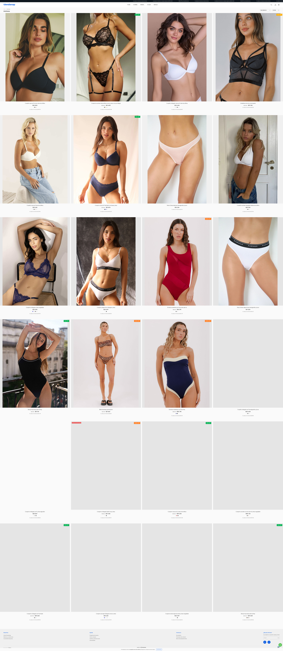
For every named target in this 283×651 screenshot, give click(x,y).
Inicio (5, 9)
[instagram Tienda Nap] (264, 642)
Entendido (159, 649)
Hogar (149, 4)
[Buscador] (271, 5)
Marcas (156, 4)
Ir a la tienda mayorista (8, 638)
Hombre (135, 4)
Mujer (128, 4)
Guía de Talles (92, 640)
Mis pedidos (178, 635)
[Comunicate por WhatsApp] (280, 645)
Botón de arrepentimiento (181, 638)
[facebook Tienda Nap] (269, 642)
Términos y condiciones (8, 636)
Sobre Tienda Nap (7, 635)
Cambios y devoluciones (95, 638)
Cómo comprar (93, 636)
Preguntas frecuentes (94, 635)
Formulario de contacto (181, 636)
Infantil (142, 4)
